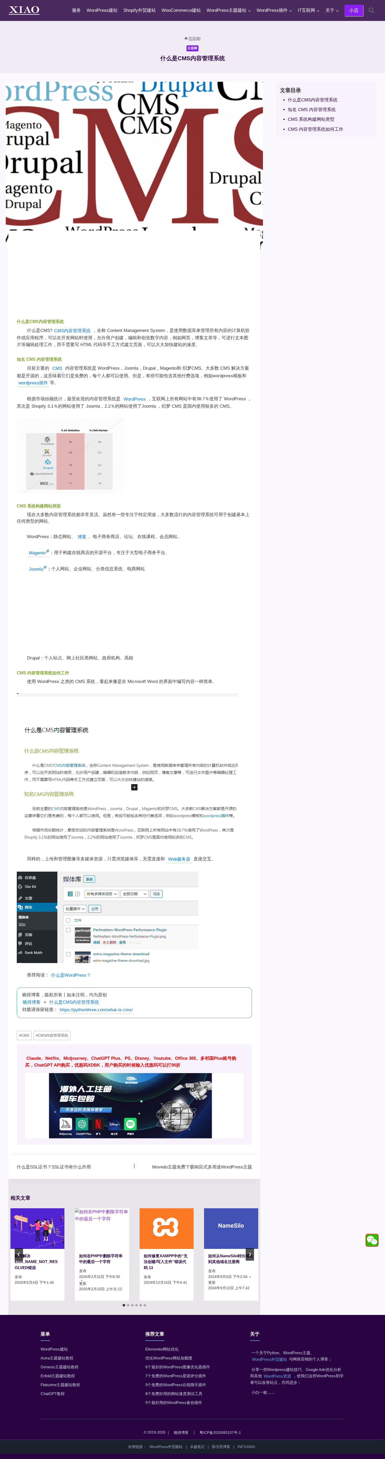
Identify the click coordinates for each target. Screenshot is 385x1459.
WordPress (135, 399)
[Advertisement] (134, 275)
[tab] (124, 1305)
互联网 (192, 48)
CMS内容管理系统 (72, 330)
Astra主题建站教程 (57, 1358)
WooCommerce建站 (181, 10)
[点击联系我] (372, 1240)
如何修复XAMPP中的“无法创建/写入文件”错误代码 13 (166, 1262)
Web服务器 (179, 859)
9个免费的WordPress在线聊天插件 (175, 1385)
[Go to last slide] (19, 1254)
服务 (76, 10)
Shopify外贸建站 (139, 10)
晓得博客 (32, 1002)
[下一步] (250, 1254)
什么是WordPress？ (71, 975)
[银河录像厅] (134, 1094)
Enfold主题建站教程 (58, 1376)
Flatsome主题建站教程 (60, 1385)
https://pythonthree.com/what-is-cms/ (96, 1009)
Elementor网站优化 (162, 1349)
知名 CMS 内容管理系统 (312, 109)
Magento (37, 552)
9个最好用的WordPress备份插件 (173, 1402)
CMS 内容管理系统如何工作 (315, 129)
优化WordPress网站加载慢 (168, 1358)
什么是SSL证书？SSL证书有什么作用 (54, 1167)
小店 (354, 10)
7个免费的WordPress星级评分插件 (175, 1376)
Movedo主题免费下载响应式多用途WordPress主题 (202, 1167)
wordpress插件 (33, 382)
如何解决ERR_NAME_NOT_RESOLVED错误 (36, 1262)
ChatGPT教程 (53, 1393)
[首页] (186, 38)
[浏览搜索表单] (371, 10)
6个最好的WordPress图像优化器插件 (177, 1367)
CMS (57, 368)
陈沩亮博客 (221, 1447)
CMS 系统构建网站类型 (311, 119)
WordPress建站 (102, 10)
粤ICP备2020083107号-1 (220, 1432)
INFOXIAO (246, 1447)
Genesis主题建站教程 (60, 1367)
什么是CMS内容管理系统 (74, 1002)
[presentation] (37, 1228)
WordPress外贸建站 (269, 1359)
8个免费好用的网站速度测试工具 (173, 1393)
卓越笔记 (197, 1447)
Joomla (36, 569)
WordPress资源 (277, 1376)
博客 (82, 536)
